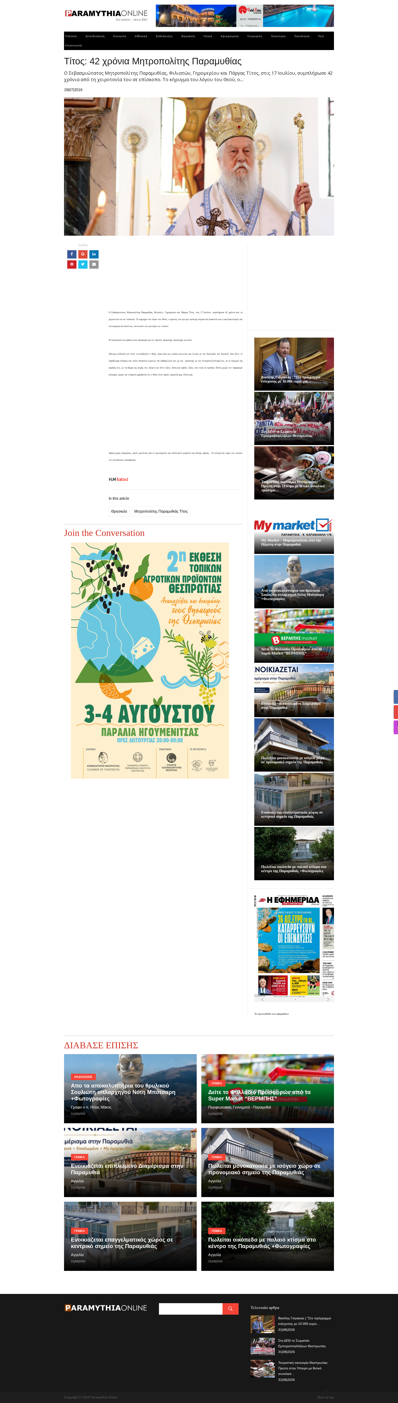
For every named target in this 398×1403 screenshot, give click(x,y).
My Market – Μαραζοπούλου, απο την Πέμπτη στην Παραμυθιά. (291, 542)
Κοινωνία (119, 36)
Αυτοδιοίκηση (95, 36)
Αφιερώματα (230, 36)
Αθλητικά (141, 36)
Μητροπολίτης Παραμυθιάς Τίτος (161, 511)
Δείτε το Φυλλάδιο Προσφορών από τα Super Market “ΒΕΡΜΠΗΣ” (291, 651)
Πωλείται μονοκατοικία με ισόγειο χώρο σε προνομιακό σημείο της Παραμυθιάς (293, 760)
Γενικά (208, 36)
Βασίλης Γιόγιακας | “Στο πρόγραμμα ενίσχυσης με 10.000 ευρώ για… (290, 379)
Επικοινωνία (73, 45)
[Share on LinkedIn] (94, 254)
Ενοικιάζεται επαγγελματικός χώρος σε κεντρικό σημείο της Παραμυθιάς (292, 814)
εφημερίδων (283, 1014)
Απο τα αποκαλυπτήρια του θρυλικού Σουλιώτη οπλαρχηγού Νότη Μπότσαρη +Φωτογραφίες (292, 595)
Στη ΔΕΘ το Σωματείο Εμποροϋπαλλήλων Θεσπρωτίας (286, 434)
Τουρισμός (254, 36)
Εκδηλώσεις (164, 36)
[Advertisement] (176, 276)
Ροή (321, 36)
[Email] (94, 264)
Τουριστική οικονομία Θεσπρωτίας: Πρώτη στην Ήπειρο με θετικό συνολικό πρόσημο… (293, 486)
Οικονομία (278, 36)
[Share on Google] (83, 254)
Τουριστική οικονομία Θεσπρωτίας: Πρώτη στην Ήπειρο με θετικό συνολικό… (303, 1368)
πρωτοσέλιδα (265, 1014)
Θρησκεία (188, 36)
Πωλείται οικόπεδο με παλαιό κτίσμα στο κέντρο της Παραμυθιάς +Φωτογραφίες (293, 869)
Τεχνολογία (302, 36)
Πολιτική (71, 36)
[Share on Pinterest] (71, 264)
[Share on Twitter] (83, 264)
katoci (122, 479)
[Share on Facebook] (71, 254)
